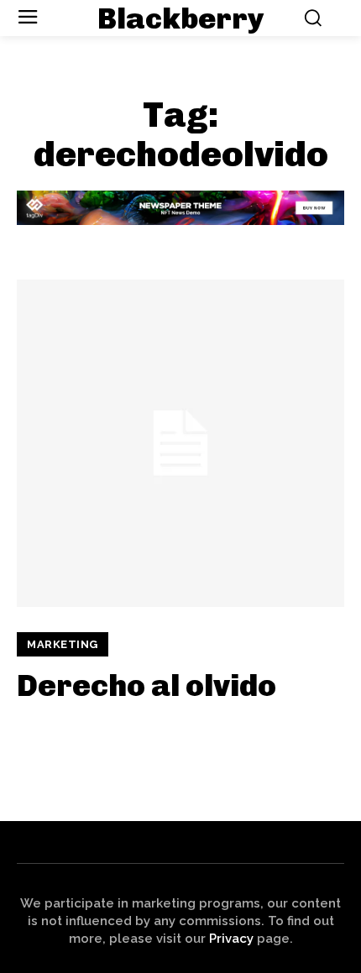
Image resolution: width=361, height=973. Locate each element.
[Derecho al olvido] (180, 443)
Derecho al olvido (146, 685)
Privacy (231, 938)
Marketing (62, 644)
